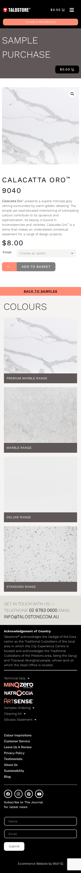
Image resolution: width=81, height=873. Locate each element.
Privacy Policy (14, 753)
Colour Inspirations (17, 735)
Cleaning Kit (13, 714)
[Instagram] (18, 794)
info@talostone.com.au (31, 616)
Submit (14, 846)
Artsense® (18, 701)
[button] (72, 93)
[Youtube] (39, 794)
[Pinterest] (29, 794)
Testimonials (13, 759)
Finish (7, 252)
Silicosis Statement (18, 719)
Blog (7, 777)
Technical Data (15, 678)
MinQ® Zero (18, 685)
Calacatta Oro (12, 201)
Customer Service (17, 741)
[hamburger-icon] (71, 10)
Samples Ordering (17, 708)
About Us (10, 765)
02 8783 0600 (43, 610)
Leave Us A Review (18, 747)
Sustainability (14, 771)
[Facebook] (8, 794)
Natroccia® (18, 693)
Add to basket (36, 266)
